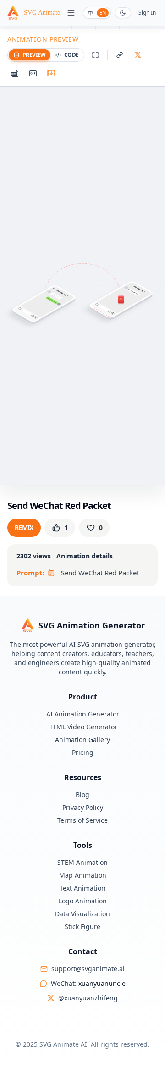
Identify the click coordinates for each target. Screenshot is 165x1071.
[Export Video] (51, 73)
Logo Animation (83, 900)
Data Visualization (82, 913)
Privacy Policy (82, 807)
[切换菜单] (71, 13)
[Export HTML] (14, 73)
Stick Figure (82, 926)
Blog (82, 794)
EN (102, 12)
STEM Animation (82, 862)
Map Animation (82, 875)
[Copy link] (119, 55)
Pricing (83, 752)
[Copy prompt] (51, 572)
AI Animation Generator (82, 714)
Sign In (147, 12)
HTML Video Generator (82, 726)
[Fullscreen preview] (95, 55)
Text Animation (82, 888)
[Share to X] (138, 55)
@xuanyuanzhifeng (88, 998)
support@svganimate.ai (88, 968)
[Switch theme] (123, 12)
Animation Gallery (82, 739)
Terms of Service (82, 820)
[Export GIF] (33, 73)
